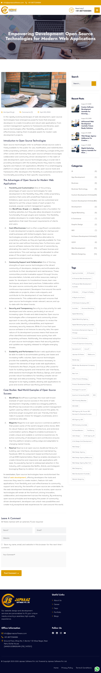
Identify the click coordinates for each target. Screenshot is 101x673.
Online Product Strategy (80, 379)
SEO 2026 (75, 406)
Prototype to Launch (79, 390)
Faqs (56, 608)
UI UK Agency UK (89, 436)
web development (18, 477)
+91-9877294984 (83, 11)
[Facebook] (53, 633)
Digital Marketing (78, 213)
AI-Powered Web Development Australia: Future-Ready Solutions (87, 124)
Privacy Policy (67, 668)
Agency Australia (77, 273)
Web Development (78, 248)
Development (77, 207)
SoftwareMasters (77, 430)
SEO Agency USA (77, 419)
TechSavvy (90, 430)
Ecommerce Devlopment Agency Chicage (82, 331)
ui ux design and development (82, 441)
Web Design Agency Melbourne (82, 457)
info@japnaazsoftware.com (15, 633)
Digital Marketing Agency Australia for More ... (88, 150)
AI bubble (75, 292)
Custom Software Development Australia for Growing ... (87, 110)
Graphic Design (77, 224)
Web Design (76, 447)
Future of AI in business (79, 338)
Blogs (56, 616)
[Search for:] (84, 83)
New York (75, 373)
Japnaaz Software (78, 354)
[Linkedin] (57, 633)
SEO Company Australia (79, 425)
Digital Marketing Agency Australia (83, 324)
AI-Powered (90, 273)
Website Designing (78, 254)
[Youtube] (65, 633)
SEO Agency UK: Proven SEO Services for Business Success (82, 412)
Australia (75, 308)
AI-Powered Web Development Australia (81, 285)
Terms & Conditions (84, 668)
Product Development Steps (81, 384)
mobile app (75, 360)
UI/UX (74, 242)
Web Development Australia (81, 474)
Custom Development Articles (83, 195)
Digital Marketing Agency (80, 319)
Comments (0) (27, 112)
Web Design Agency (78, 452)
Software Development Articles (83, 236)
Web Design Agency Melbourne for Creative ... (88, 138)
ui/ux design (76, 436)
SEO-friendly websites (79, 400)
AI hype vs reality (88, 292)
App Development (78, 177)
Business (75, 183)
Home (56, 668)
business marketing (88, 308)
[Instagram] (61, 633)
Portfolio (57, 612)
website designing (78, 479)
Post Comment (10, 573)
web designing (77, 468)
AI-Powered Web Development (81, 278)
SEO (73, 230)
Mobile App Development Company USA (83, 366)
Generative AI (76, 349)
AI (72, 171)
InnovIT (87, 349)
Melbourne (91, 354)
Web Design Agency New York (81, 463)
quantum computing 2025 (80, 395)
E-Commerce (76, 219)
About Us (57, 600)
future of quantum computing (82, 343)
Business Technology (79, 189)
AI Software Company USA (80, 303)
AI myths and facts (78, 297)
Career (56, 604)
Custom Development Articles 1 (83, 201)
